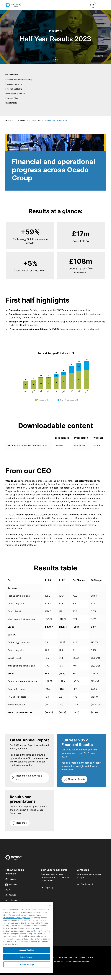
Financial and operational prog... (19, 79)
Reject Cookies (26, 957)
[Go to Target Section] (55, 59)
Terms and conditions (67, 957)
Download (59, 445)
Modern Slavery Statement (77, 961)
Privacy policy (86, 957)
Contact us (58, 961)
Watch (96, 445)
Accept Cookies (26, 950)
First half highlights (13, 89)
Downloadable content (15, 93)
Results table (11, 103)
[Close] (50, 906)
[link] (30, 777)
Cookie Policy (39, 931)
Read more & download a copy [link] (29, 777)
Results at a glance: (14, 84)
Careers (66, 4)
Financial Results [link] (76, 779)
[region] (55, 442)
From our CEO (11, 98)
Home (8, 120)
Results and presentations (31, 120)
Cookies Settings (27, 964)
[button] (93, 5)
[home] (13, 5)
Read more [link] (21, 822)
